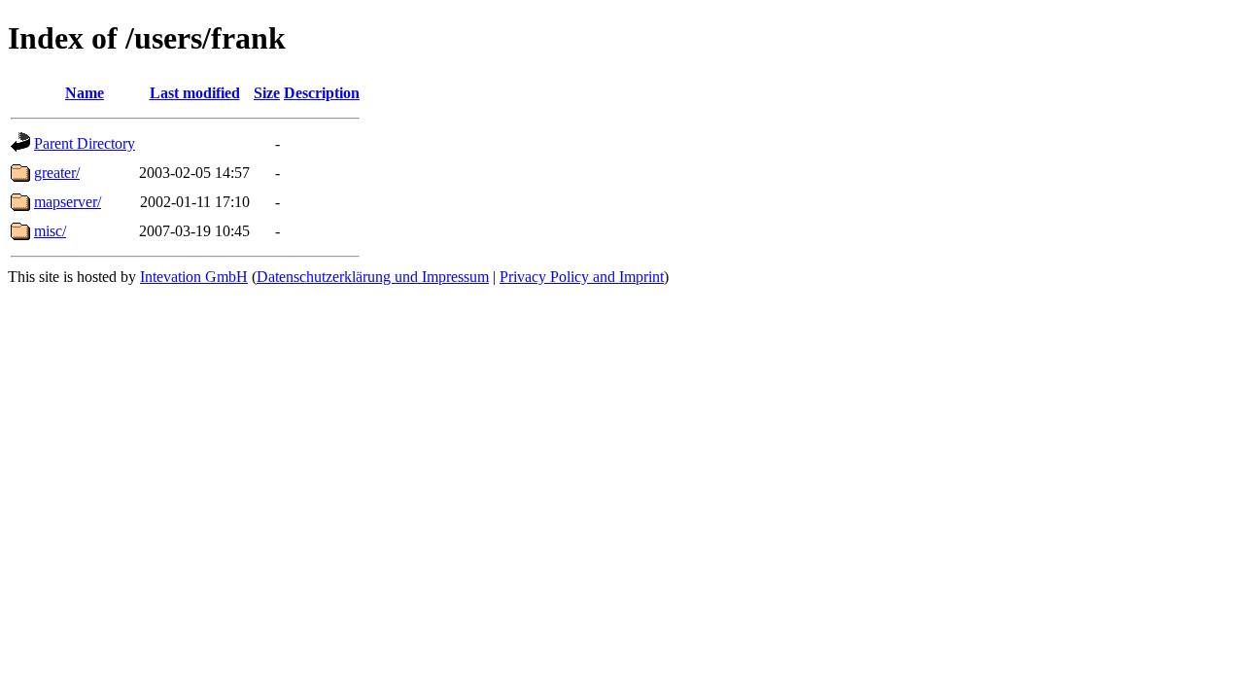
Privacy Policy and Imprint (582, 276)
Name (84, 93)
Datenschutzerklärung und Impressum (373, 276)
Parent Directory (84, 143)
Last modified (195, 93)
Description (322, 93)
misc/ (50, 231)
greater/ (57, 172)
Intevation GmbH (194, 276)
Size (267, 93)
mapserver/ (67, 201)
